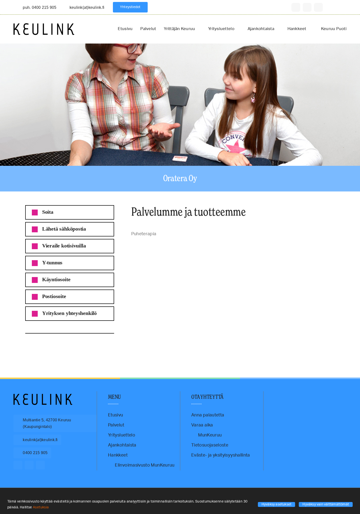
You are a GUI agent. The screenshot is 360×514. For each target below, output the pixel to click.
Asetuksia (41, 507)
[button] (70, 212)
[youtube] (318, 7)
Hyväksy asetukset (277, 504)
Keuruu (22, 346)
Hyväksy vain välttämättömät (325, 504)
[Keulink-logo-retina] (43, 25)
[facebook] (295, 7)
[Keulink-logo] (42, 396)
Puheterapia (33, 346)
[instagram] (307, 7)
